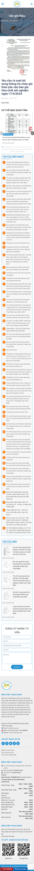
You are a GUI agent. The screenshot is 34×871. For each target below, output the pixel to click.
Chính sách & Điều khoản (8, 755)
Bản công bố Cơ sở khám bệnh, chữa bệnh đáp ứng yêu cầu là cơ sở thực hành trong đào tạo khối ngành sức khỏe (18, 227)
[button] (2, 149)
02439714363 (18, 770)
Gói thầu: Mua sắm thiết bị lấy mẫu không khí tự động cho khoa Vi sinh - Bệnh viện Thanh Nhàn (18, 426)
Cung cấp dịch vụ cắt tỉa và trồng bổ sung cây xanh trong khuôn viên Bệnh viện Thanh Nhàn (18, 194)
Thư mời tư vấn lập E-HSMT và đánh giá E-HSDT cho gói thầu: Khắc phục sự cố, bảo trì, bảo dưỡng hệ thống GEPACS (18, 323)
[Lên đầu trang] (29, 864)
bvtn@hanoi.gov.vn (13, 728)
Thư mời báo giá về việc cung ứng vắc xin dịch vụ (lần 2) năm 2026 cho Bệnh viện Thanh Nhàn (18, 434)
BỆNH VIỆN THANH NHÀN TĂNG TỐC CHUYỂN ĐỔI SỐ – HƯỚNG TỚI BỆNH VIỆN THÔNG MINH (18, 504)
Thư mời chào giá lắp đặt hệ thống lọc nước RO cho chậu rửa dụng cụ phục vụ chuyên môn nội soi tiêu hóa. (18, 165)
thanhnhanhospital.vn (15, 732)
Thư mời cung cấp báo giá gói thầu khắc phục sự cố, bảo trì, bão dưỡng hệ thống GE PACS (18, 336)
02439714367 (17, 772)
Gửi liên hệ (17, 667)
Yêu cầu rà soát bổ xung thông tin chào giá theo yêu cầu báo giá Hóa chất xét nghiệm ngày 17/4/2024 (16, 87)
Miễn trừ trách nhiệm (7, 750)
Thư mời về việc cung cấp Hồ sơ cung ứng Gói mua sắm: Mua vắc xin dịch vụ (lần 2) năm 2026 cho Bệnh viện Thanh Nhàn (18, 372)
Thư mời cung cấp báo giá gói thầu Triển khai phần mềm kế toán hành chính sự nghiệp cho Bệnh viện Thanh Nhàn (18, 180)
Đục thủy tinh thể (11, 350)
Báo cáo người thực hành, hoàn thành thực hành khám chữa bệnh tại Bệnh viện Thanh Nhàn (18, 172)
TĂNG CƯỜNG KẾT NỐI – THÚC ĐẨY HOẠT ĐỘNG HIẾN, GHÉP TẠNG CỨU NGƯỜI (17, 512)
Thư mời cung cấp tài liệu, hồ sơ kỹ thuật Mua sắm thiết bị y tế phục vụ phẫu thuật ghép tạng (18, 479)
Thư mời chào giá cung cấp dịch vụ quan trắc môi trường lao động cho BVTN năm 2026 (18, 418)
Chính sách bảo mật (7, 752)
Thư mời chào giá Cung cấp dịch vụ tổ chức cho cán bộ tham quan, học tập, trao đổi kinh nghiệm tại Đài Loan (17, 209)
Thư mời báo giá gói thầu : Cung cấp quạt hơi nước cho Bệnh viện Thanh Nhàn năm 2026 (18, 294)
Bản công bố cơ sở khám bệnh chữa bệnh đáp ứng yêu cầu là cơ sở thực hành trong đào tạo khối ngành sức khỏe (19, 391)
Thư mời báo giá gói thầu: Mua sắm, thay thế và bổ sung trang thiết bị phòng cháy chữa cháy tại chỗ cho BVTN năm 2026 (18, 286)
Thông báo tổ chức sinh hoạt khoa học (18, 243)
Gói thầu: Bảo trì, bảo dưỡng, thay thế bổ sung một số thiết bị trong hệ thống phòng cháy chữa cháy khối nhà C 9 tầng (18, 201)
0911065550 (23, 730)
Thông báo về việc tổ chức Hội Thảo (17, 412)
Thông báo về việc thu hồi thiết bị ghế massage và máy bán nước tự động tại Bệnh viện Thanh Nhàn (18, 249)
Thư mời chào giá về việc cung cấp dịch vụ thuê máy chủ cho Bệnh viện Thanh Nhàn (18, 486)
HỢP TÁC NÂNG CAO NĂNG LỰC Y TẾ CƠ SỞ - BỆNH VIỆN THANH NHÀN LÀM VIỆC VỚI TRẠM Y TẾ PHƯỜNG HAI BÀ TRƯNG (18, 530)
